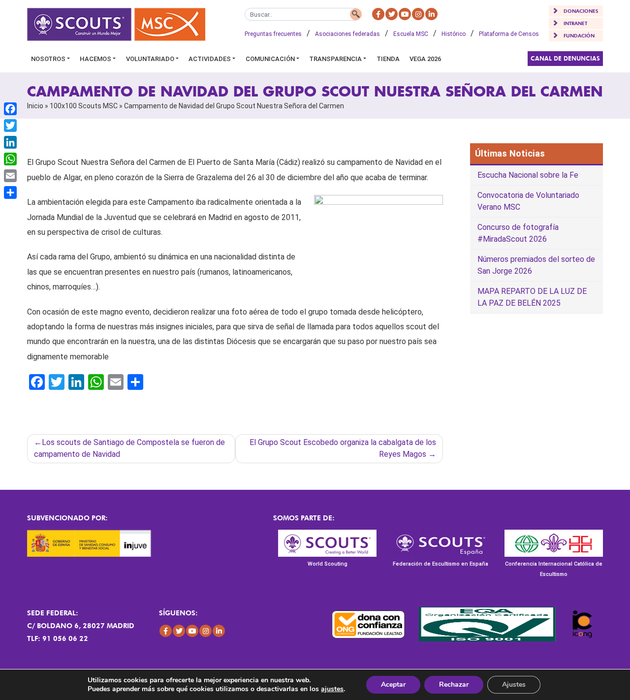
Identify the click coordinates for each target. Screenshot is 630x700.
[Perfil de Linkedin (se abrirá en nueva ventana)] (431, 14)
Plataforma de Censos (509, 34)
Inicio (35, 106)
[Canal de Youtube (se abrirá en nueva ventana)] (405, 14)
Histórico (453, 34)
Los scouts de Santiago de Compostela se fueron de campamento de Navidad (129, 448)
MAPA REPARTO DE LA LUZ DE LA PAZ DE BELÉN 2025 (532, 297)
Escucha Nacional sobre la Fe (527, 175)
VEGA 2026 (425, 59)
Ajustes (514, 684)
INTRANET (575, 23)
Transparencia (335, 59)
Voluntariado (150, 59)
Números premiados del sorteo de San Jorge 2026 (536, 265)
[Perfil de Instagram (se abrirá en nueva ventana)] (418, 14)
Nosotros (48, 59)
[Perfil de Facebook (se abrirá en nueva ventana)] (378, 14)
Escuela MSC (410, 34)
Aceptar (393, 684)
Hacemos (95, 59)
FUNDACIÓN (579, 35)
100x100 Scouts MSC (84, 106)
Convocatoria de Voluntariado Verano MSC (528, 201)
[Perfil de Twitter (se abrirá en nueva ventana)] (391, 14)
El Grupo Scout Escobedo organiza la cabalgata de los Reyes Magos (343, 448)
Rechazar (454, 684)
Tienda (388, 59)
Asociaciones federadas (347, 34)
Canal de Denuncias (565, 58)
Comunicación (270, 59)
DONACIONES (581, 11)
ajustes (332, 689)
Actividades (210, 59)
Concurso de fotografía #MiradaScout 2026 (518, 233)
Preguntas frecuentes (273, 34)
